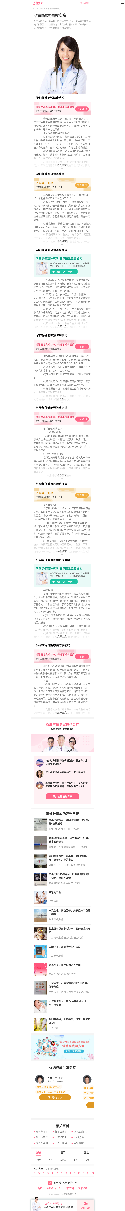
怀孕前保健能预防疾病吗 (51, 407)
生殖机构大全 (53, 1188)
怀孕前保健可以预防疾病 (51, 483)
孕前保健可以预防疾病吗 (51, 250)
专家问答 (83, 1188)
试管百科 (69, 1188)
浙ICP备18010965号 (68, 1194)
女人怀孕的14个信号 (43, 1143)
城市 (39, 1152)
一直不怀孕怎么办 (62, 1143)
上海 (75, 1160)
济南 (87, 1160)
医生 (86, 1152)
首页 (34, 9)
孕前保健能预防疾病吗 (50, 97)
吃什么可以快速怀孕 (43, 1137)
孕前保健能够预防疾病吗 (51, 335)
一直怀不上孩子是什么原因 (62, 1137)
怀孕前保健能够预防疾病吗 (53, 645)
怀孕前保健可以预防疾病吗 (53, 560)
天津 (50, 1160)
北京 (39, 1160)
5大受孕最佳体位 (81, 1137)
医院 (62, 1152)
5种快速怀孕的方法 (81, 1131)
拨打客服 (85, 3)
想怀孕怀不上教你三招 (43, 1131)
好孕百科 (42, 9)
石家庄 (63, 1160)
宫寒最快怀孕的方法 (81, 1143)
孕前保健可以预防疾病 (50, 174)
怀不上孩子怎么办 (62, 1131)
